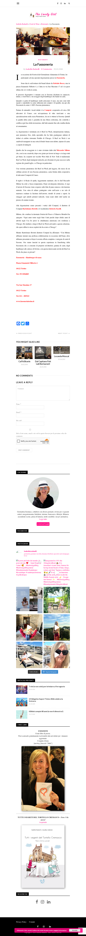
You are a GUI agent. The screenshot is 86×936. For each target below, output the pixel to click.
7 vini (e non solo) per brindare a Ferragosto (47, 686)
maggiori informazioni (60, 930)
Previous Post (25, 333)
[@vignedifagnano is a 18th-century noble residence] (29, 627)
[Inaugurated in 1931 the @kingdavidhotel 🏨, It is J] (57, 572)
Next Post (63, 333)
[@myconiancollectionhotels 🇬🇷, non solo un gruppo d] (29, 600)
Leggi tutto (43, 519)
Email (18, 412)
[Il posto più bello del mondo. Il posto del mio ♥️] (29, 572)
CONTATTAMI (43, 524)
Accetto (74, 930)
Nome (18, 404)
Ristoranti (44, 24)
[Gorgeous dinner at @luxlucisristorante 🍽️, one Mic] (57, 627)
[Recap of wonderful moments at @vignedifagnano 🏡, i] (57, 600)
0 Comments (46, 69)
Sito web (19, 420)
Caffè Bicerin (24, 361)
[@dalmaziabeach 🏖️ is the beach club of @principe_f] (29, 655)
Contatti (32, 922)
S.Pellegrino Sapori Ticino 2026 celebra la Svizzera (46, 700)
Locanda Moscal (61, 356)
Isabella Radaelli (22, 24)
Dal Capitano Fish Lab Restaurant (43, 362)
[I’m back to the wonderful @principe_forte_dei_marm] (57, 655)
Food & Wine (34, 24)
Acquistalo (43, 822)
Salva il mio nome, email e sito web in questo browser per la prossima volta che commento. (41, 434)
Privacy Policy (21, 922)
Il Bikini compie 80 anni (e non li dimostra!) (46, 711)
